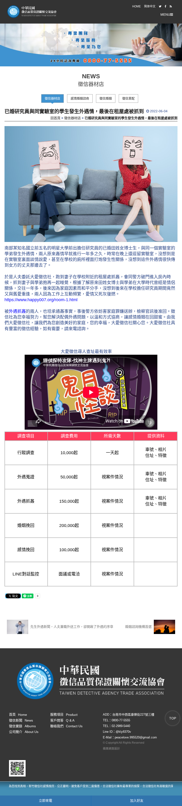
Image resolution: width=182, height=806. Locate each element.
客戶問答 (62, 720)
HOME (136, 6)
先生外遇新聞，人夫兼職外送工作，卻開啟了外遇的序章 (71, 627)
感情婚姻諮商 (80, 98)
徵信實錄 (22, 726)
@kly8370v (123, 731)
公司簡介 (23, 732)
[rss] (171, 6)
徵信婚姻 (106, 98)
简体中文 (149, 6)
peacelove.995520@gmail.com (136, 737)
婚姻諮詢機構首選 (139, 627)
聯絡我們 (66, 726)
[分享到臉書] (165, 6)
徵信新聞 (21, 720)
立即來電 (45, 800)
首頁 (18, 714)
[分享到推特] (160, 6)
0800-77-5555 (121, 720)
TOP (172, 718)
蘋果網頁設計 (111, 748)
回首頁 (55, 118)
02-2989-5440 (121, 726)
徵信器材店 (52, 98)
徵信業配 (128, 98)
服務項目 (63, 714)
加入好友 (136, 800)
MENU (165, 14)
